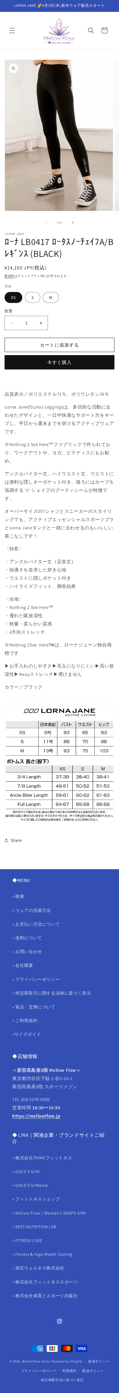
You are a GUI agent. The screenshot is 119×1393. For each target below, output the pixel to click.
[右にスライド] (73, 222)
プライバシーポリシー (39, 1371)
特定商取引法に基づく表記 (62, 1380)
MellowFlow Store (36, 1361)
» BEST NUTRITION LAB (34, 1226)
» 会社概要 (22, 965)
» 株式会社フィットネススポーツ (45, 1282)
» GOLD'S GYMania (30, 1185)
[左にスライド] (46, 222)
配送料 (9, 276)
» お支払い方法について (36, 924)
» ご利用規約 (25, 1020)
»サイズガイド (26, 1034)
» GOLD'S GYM (25, 1171)
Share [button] (16, 840)
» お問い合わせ (27, 951)
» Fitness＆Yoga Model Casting (42, 1254)
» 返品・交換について (34, 1007)
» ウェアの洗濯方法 (31, 910)
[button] (12, 30)
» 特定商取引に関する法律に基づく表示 (51, 993)
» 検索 (18, 896)
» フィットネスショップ (36, 1199)
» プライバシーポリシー (36, 979)
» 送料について (27, 938)
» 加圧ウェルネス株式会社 (38, 1268)
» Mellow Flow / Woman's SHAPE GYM (49, 1213)
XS (13, 297)
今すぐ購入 (59, 362)
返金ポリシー (99, 1361)
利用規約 (69, 1371)
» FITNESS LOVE (27, 1240)
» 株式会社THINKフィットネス (42, 1158)
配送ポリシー (93, 1371)
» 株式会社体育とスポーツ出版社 (45, 1295)
